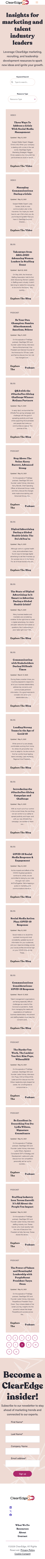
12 (16, 1351)
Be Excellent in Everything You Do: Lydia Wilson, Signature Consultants (22, 1127)
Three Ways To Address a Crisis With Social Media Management (23, 127)
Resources (22, 1528)
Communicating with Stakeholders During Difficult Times (22, 664)
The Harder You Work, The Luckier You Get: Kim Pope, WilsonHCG (22, 1054)
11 (9, 1351)
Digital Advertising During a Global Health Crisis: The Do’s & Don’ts (22, 534)
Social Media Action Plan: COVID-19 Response (22, 922)
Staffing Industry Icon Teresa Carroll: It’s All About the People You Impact (22, 1202)
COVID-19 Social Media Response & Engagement (22, 857)
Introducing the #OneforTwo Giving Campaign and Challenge (22, 794)
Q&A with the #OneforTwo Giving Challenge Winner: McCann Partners (22, 395)
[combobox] (20, 99)
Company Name (19, 1446)
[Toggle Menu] (36, 2)
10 (35, 1344)
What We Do (22, 1525)
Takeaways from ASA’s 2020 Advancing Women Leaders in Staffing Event (22, 258)
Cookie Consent (22, 1553)
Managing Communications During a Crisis (22, 191)
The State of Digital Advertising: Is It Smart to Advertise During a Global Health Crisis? (22, 598)
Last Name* (17, 1434)
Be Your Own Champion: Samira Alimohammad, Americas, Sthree (22, 324)
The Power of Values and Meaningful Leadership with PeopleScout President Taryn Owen (22, 1276)
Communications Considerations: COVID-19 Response (22, 986)
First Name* (17, 1422)
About (22, 1532)
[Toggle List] (35, 99)
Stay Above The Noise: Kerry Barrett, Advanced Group (22, 463)
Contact (22, 1536)
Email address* (18, 1458)
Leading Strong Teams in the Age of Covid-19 (22, 730)
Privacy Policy (28, 1550)
